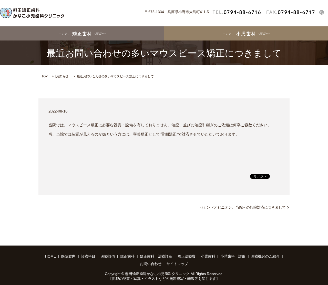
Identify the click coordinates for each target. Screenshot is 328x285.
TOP (45, 76)
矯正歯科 (82, 33)
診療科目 (88, 256)
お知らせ (62, 76)
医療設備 (108, 256)
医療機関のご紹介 (265, 256)
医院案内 (68, 256)
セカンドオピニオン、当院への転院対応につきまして (243, 207)
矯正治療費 (187, 256)
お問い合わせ (150, 264)
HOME (50, 256)
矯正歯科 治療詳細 (156, 256)
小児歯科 (246, 33)
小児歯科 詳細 (232, 256)
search (321, 12)
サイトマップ (177, 264)
